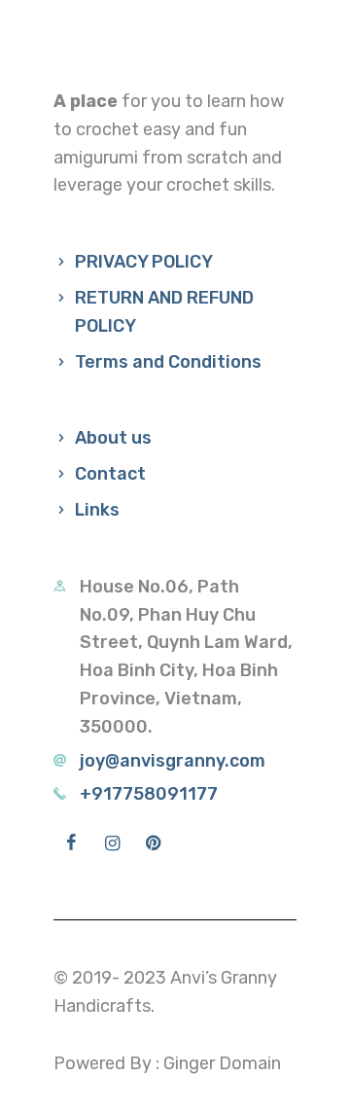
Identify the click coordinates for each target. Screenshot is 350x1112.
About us (113, 437)
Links (97, 509)
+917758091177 (149, 794)
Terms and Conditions (168, 362)
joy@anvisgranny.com (172, 760)
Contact (110, 473)
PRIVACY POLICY (144, 261)
